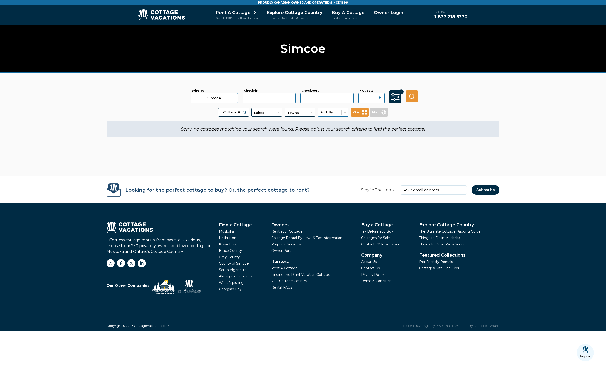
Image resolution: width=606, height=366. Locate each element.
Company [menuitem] (371, 255)
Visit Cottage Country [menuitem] (289, 281)
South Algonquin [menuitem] (233, 270)
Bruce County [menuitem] (230, 251)
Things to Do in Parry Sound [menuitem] (442, 244)
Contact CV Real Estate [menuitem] (380, 244)
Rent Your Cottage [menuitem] (287, 231)
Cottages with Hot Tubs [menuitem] (439, 268)
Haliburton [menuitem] (227, 238)
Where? (198, 90)
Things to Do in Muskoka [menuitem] (439, 238)
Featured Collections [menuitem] (442, 255)
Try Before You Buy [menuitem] (377, 231)
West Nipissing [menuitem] (231, 282)
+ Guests (366, 90)
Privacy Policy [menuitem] (372, 274)
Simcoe (214, 98)
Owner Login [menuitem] (388, 12)
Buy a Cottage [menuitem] (377, 224)
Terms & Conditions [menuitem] (377, 281)
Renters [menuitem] (280, 261)
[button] (244, 112)
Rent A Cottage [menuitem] (233, 12)
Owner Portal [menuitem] (282, 251)
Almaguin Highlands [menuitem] (235, 276)
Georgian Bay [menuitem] (230, 289)
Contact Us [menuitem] (370, 268)
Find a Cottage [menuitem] (235, 224)
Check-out (310, 90)
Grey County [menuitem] (229, 257)
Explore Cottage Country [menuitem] (294, 12)
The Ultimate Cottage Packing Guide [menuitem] (450, 231)
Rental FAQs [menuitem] (281, 287)
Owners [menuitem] (280, 224)
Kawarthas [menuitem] (227, 244)
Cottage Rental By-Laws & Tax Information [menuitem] (306, 238)
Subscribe (485, 190)
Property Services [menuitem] (286, 244)
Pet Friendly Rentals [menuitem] (436, 262)
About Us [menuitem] (369, 262)
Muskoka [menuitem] (226, 231)
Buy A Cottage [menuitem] (348, 12)
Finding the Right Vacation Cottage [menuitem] (300, 274)
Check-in (251, 90)
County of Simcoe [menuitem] (234, 263)
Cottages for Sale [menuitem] (375, 238)
